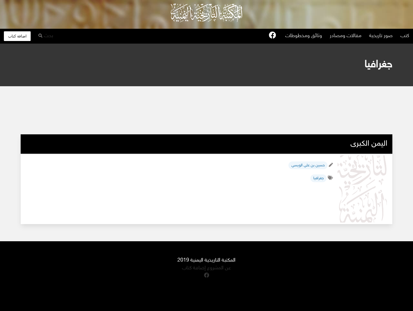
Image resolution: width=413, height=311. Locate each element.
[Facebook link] (272, 36)
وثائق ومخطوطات (303, 36)
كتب (404, 36)
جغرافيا (318, 178)
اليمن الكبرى (368, 144)
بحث (48, 36)
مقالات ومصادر (345, 36)
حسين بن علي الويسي (308, 165)
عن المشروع (218, 268)
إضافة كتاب (194, 268)
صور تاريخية (381, 36)
